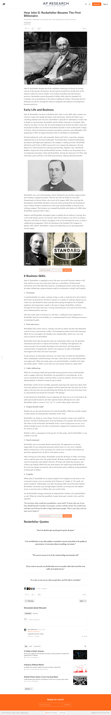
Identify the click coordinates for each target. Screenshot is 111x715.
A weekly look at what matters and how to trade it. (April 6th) (42, 667)
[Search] (86, 4)
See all (27, 689)
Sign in (105, 4)
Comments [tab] (28, 613)
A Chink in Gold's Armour (34, 651)
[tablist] (31, 613)
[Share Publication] (89, 4)
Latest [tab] (30, 646)
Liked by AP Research (34, 631)
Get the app (62, 712)
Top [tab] (26, 646)
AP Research (27, 22)
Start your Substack (52, 712)
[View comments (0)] (41, 660)
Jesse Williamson (33, 629)
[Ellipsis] (86, 629)
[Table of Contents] (2, 357)
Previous (30, 601)
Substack (93, 712)
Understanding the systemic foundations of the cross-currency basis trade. (46, 679)
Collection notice (24, 712)
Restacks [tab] (35, 613)
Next (81, 601)
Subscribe (96, 4)
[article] (55, 655)
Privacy (14, 712)
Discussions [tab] (37, 646)
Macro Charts (44, 669)
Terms (17, 712)
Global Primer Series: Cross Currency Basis (41, 677)
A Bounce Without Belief (34, 665)
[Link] (21, 110)
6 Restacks (44, 588)
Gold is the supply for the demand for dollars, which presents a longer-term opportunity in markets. (46, 654)
